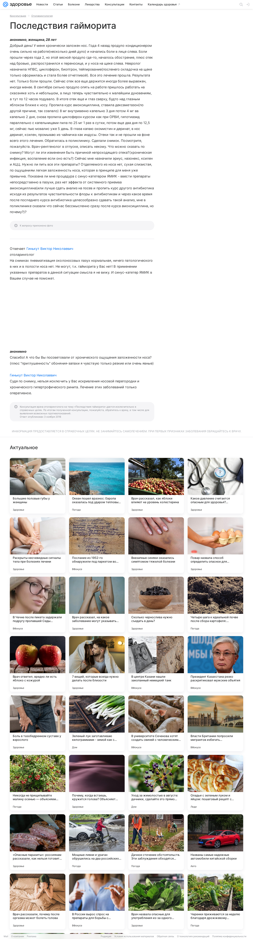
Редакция (106, 936)
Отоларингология (42, 15)
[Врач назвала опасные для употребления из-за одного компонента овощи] (156, 901)
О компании (17, 936)
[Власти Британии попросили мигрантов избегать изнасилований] (215, 723)
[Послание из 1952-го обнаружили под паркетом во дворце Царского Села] (97, 545)
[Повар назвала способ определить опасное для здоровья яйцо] (215, 545)
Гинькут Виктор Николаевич (49, 249)
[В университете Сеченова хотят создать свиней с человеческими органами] (156, 723)
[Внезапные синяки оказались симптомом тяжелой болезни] (156, 545)
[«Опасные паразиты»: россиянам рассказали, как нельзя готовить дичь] (37, 842)
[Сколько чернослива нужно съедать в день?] (156, 604)
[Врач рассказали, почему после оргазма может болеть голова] (37, 901)
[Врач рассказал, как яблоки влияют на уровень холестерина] (156, 486)
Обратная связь (165, 936)
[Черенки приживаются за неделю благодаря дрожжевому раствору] (215, 901)
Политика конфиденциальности (229, 936)
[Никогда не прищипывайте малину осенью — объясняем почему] (37, 783)
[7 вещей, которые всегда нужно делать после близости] (97, 664)
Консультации (18, 15)
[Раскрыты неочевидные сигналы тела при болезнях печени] (37, 545)
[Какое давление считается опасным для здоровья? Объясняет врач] (215, 486)
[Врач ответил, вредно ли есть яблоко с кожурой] (37, 664)
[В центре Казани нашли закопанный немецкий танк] (156, 664)
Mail (6, 936)
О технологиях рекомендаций (193, 936)
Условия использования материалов (134, 936)
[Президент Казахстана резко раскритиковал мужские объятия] (215, 664)
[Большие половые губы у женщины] (37, 486)
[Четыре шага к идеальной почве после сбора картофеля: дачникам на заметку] (215, 604)
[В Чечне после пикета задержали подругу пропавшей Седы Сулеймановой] (37, 604)
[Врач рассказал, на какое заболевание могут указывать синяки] (97, 604)
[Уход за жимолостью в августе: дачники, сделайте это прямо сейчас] (156, 783)
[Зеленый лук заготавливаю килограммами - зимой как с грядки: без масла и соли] (97, 723)
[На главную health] (20, 4)
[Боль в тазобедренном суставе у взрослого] (37, 723)
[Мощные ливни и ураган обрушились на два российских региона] (97, 842)
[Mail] (5, 4)
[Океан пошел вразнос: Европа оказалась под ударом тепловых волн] (97, 486)
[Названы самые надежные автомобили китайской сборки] (215, 842)
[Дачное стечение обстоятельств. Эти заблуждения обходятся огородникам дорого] (156, 842)
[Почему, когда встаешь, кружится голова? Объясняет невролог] (97, 783)
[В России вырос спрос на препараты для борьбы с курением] (97, 901)
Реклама (31, 936)
